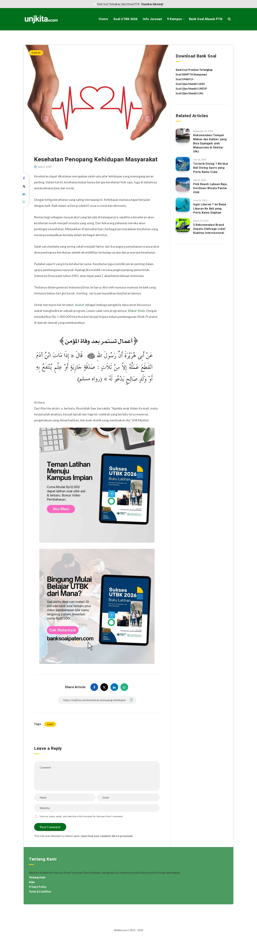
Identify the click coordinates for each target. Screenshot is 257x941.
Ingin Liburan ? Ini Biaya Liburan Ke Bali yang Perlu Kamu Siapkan (209, 208)
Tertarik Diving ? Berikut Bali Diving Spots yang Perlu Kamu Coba (210, 167)
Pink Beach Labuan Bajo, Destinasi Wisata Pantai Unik (210, 188)
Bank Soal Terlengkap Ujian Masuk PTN (118, 4)
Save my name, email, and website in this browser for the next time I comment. (81, 816)
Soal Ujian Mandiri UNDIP (191, 88)
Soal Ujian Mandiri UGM (190, 83)
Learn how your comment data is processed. (107, 835)
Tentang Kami (37, 877)
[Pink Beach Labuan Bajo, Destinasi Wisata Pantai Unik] (183, 184)
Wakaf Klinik (136, 311)
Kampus (175, 19)
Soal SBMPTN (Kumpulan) (191, 74)
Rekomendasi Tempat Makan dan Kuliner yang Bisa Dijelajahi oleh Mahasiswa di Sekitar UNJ (210, 143)
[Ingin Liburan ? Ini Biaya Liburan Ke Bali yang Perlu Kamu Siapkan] (183, 205)
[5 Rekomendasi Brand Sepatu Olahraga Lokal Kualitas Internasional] (183, 225)
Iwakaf (79, 305)
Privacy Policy (37, 886)
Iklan (32, 882)
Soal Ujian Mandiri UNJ (189, 93)
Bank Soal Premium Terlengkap (194, 69)
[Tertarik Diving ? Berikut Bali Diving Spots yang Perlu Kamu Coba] (183, 164)
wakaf (50, 724)
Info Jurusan (152, 19)
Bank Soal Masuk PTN (206, 19)
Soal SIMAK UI (184, 79)
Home (103, 19)
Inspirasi (47, 37)
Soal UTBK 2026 (125, 19)
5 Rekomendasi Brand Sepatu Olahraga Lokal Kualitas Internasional (209, 229)
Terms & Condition (40, 891)
